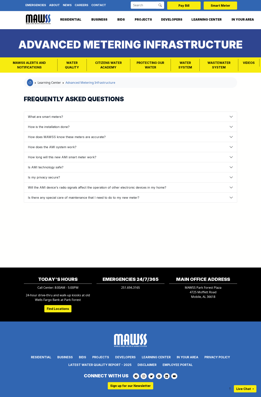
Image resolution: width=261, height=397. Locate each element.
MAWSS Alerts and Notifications (29, 65)
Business (99, 19)
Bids (121, 19)
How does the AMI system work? (52, 147)
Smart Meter (220, 5)
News (67, 5)
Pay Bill (183, 5)
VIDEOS (249, 63)
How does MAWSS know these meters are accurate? (67, 137)
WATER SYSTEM (185, 65)
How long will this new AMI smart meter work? (62, 157)
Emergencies (35, 5)
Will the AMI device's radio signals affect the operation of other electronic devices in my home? (97, 187)
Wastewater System (219, 65)
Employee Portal (178, 365)
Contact (98, 5)
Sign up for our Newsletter (130, 386)
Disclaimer (147, 365)
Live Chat (244, 389)
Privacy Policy (217, 357)
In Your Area (243, 19)
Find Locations (58, 309)
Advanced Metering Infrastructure (90, 82)
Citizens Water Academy (108, 65)
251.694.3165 (130, 287)
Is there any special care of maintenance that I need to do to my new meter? (83, 197)
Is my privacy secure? (44, 177)
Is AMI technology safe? (45, 167)
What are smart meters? (45, 117)
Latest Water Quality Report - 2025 (99, 365)
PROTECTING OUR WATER (150, 65)
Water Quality (72, 65)
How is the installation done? (49, 127)
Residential (70, 19)
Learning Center (206, 19)
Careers (81, 5)
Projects (143, 19)
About (54, 5)
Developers (171, 19)
